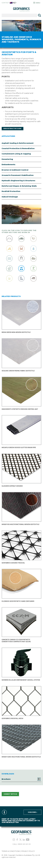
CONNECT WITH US (10, 794)
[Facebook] (17, 839)
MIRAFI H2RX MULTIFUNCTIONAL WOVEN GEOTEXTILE (21, 757)
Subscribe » (32, 812)
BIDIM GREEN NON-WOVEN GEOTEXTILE (16, 332)
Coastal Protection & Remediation (18, 148)
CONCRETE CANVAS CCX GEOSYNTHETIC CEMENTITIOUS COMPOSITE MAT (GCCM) (16, 640)
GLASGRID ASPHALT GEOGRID (12, 486)
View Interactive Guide (12, 128)
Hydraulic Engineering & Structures (18, 181)
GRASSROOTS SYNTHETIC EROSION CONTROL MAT (20, 409)
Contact (5, 3)
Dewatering (7, 159)
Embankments (8, 165)
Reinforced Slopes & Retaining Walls (19, 186)
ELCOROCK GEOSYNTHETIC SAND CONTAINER (18, 601)
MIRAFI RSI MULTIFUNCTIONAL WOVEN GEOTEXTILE (20, 524)
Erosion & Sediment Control (15, 170)
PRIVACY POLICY (28, 851)
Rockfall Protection (11, 191)
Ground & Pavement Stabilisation (18, 175)
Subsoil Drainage (10, 197)
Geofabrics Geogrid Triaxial (13, 563)
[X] (20, 839)
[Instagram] (13, 840)
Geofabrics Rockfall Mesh (12, 718)
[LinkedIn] (24, 839)
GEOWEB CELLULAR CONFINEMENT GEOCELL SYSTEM (21, 680)
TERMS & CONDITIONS (11, 851)
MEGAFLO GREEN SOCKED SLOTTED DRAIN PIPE (19, 447)
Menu (37, 3)
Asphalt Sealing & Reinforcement (18, 143)
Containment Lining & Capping (16, 154)
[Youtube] (27, 840)
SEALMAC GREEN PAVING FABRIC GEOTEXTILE (18, 371)
